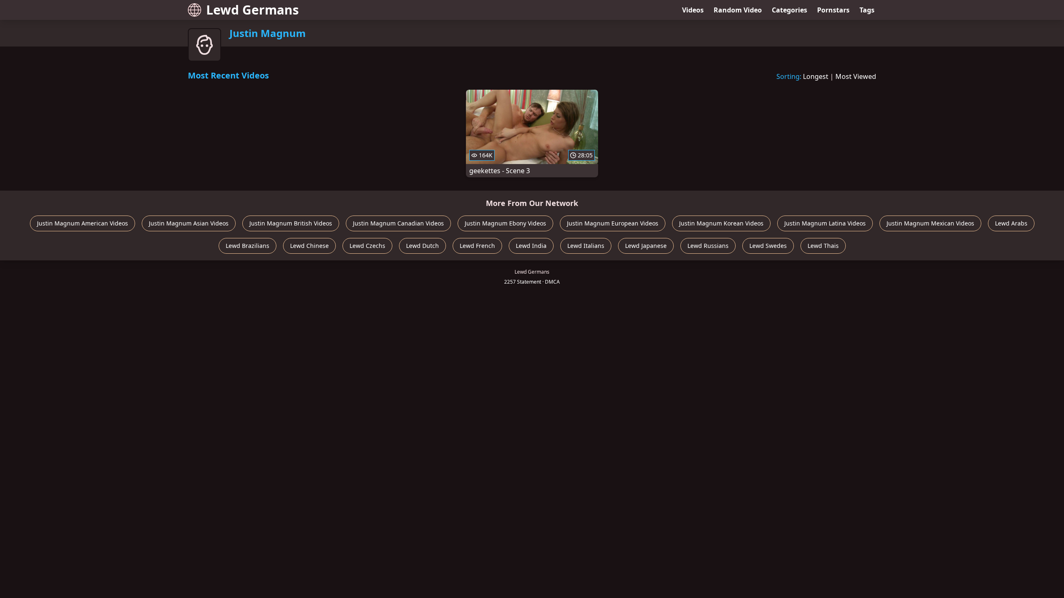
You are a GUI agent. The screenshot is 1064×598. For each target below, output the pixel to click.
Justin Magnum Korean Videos (721, 223)
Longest (815, 76)
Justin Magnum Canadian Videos (398, 223)
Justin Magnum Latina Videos (825, 223)
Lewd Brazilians (247, 246)
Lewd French (477, 246)
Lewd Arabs (1011, 223)
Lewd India (531, 246)
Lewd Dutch (422, 246)
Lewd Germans (252, 9)
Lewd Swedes (768, 246)
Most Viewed (855, 76)
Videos (693, 10)
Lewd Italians (585, 246)
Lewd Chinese (309, 246)
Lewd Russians (708, 246)
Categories (789, 10)
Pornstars (833, 10)
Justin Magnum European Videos (612, 223)
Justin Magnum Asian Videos (189, 223)
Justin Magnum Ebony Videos (505, 223)
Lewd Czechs (367, 246)
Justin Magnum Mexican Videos (930, 223)
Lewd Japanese (646, 246)
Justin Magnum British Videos (290, 223)
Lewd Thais (823, 246)
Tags (867, 10)
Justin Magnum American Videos (82, 223)
